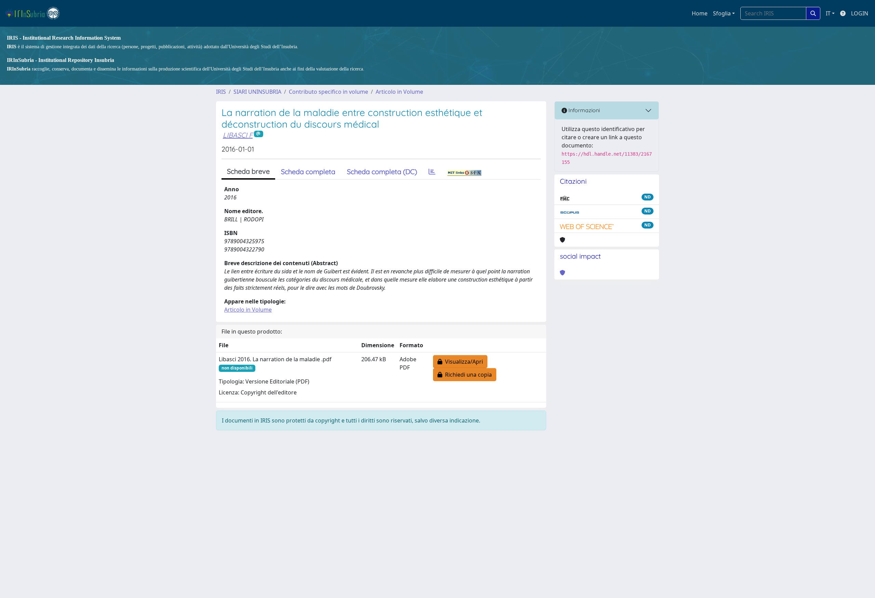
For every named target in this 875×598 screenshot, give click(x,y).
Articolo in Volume (399, 91)
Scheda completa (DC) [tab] (382, 171)
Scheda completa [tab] (308, 171)
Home (700, 13)
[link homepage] (35, 13)
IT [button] (828, 13)
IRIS (221, 91)
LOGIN (859, 13)
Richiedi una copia (467, 374)
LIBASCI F (238, 135)
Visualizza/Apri (462, 361)
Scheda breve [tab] (248, 171)
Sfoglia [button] (722, 13)
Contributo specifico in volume (328, 91)
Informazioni (583, 110)
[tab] (432, 172)
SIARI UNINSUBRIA (257, 91)
